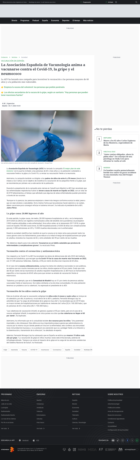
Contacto (111, 422)
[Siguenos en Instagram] (122, 440)
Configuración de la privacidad (118, 430)
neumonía (14, 350)
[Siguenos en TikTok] (118, 440)
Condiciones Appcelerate (116, 419)
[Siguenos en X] (132, 440)
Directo (14, 20)
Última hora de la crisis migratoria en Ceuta (15, 2)
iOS (37, 440)
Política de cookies (114, 408)
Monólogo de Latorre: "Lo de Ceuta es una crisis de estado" (45, 2)
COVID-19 (34, 350)
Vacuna (24, 350)
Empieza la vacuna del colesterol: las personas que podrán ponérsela (34, 87)
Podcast (35, 20)
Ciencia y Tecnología (79, 422)
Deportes (65, 20)
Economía (55, 20)
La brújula (4, 408)
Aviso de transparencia (115, 411)
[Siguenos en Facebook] (127, 440)
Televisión (75, 415)
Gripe (5, 350)
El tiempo (76, 20)
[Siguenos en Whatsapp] (137, 440)
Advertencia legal (113, 404)
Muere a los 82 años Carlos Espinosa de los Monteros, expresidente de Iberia (119, 142)
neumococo (45, 350)
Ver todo (4, 428)
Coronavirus (57, 350)
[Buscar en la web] (136, 2)
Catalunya (40, 404)
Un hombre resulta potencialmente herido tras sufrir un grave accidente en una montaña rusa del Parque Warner (119, 173)
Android (25, 440)
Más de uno (5, 400)
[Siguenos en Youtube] (113, 440)
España (45, 20)
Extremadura (41, 415)
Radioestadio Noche (8, 415)
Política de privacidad (115, 400)
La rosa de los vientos (8, 419)
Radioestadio (5, 411)
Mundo (74, 404)
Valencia (39, 411)
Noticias (14, 57)
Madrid (39, 400)
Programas (24, 20)
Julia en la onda (6, 404)
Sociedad (24, 57)
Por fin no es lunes (7, 422)
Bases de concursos (114, 415)
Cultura (74, 419)
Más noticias (88, 20)
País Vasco (40, 422)
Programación (87, 2)
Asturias (39, 419)
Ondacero (4, 57)
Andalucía (40, 408)
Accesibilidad (112, 426)
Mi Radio (110, 2)
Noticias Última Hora (91, 350)
